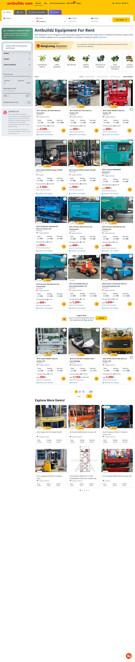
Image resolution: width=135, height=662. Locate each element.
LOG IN (101, 318)
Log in (8, 46)
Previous (37, 109)
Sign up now (88, 320)
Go (89, 396)
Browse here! (101, 37)
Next (131, 109)
